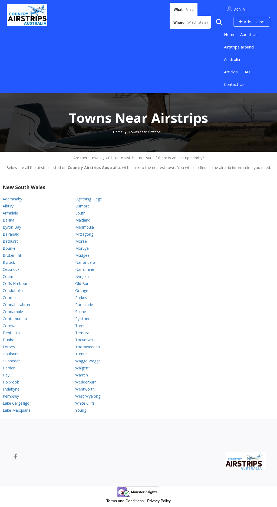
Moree (81, 241)
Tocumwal (84, 339)
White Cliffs (85, 403)
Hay (6, 375)
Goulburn (11, 353)
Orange (81, 290)
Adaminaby (12, 199)
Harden (9, 367)
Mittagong (84, 234)
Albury (8, 206)
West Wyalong (87, 396)
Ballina (8, 220)
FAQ (246, 71)
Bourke (9, 248)
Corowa (10, 325)
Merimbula (84, 227)
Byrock (9, 262)
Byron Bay (12, 227)
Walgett (82, 367)
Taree (80, 325)
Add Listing (254, 21)
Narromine (84, 269)
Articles (231, 71)
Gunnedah (12, 360)
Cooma (9, 297)
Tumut (81, 353)
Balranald (11, 234)
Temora (82, 332)
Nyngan (82, 276)
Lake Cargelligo (16, 403)
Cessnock (11, 269)
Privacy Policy (159, 501)
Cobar (8, 276)
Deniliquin (11, 332)
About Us (249, 34)
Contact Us (234, 84)
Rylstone (82, 318)
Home (230, 34)
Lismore (82, 206)
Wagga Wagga (88, 360)
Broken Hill (12, 255)
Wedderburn (86, 382)
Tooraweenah (87, 346)
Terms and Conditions (125, 501)
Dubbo (9, 339)
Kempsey (11, 396)
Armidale (10, 213)
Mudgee (82, 255)
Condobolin (13, 290)
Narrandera (85, 262)
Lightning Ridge (88, 199)
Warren (81, 375)
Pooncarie (84, 304)
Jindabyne (11, 389)
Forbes (9, 346)
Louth (80, 213)
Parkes (81, 297)
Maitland (82, 220)
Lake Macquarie (17, 410)
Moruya (82, 248)
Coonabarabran (16, 304)
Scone (80, 311)
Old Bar (81, 283)
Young (80, 410)
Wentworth (85, 389)
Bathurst (10, 241)
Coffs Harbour (15, 283)
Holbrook (11, 382)
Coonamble (13, 311)
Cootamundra (15, 318)
